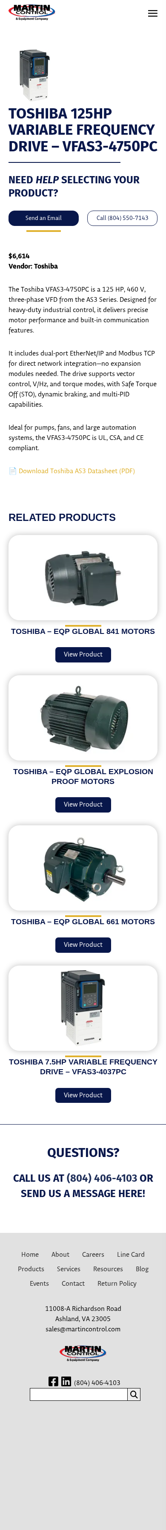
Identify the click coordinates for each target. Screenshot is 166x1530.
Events (39, 1284)
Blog (142, 1269)
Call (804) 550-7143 (123, 218)
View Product (83, 655)
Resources (108, 1269)
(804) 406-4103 (102, 1178)
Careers (93, 1255)
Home (30, 1255)
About (60, 1255)
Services (68, 1269)
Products (31, 1269)
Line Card (131, 1255)
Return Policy (117, 1284)
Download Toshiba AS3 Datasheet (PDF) (77, 471)
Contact (73, 1284)
